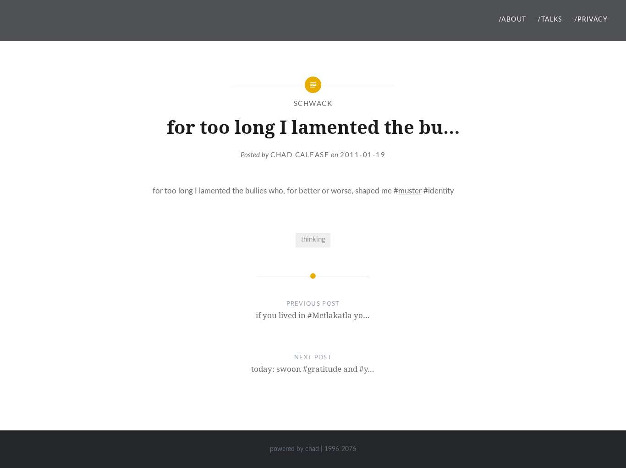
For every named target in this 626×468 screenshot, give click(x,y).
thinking (313, 239)
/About (512, 20)
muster (410, 191)
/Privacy (591, 20)
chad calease (299, 155)
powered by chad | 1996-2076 (313, 449)
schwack (313, 103)
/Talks (550, 20)
